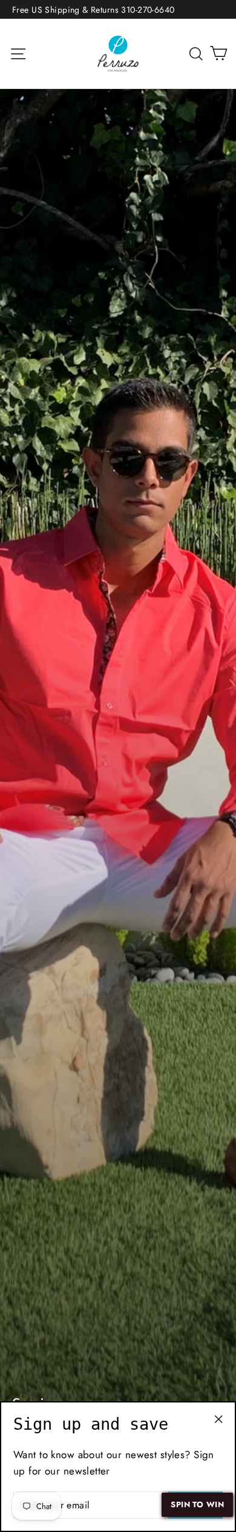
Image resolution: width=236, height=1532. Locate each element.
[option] (118, 778)
